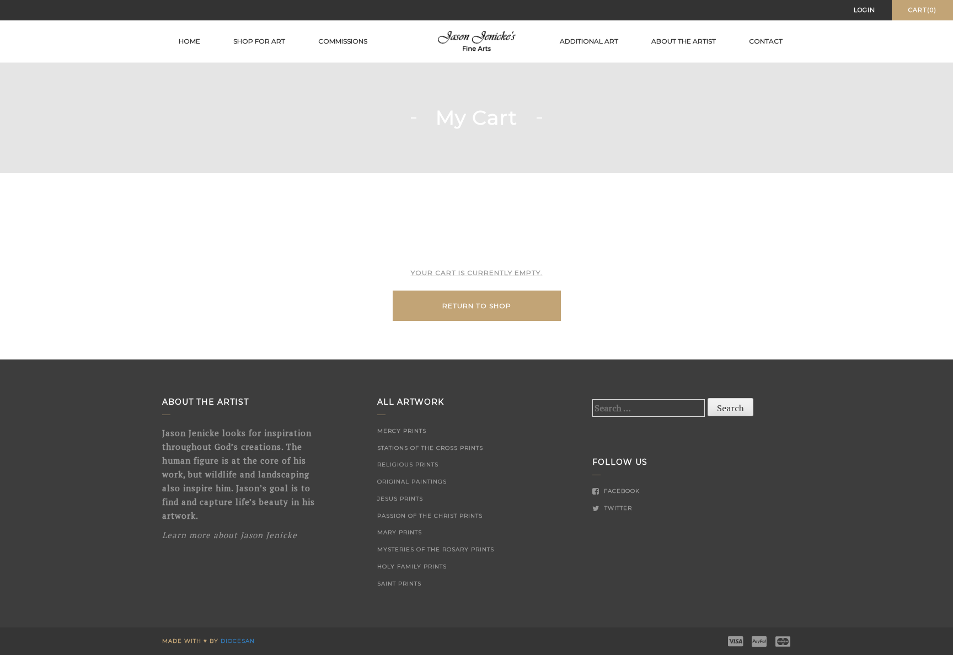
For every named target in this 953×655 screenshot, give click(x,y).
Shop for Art (259, 41)
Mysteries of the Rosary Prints (435, 549)
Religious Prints (407, 464)
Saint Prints (399, 583)
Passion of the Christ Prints (430, 515)
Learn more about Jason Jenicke (229, 534)
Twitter (617, 508)
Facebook (621, 491)
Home (189, 41)
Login (864, 10)
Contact (766, 41)
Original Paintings (412, 481)
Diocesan (238, 641)
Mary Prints (399, 532)
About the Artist (683, 41)
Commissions (342, 41)
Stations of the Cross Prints (430, 448)
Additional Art (589, 41)
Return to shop (476, 306)
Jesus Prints (400, 498)
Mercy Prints (401, 430)
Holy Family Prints (412, 566)
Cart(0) (922, 10)
